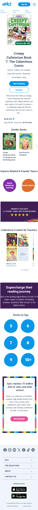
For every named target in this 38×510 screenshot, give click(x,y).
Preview (19, 90)
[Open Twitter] (19, 450)
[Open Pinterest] (23, 450)
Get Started (19, 418)
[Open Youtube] (14, 450)
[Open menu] (34, 4)
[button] (17, 252)
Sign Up (24, 4)
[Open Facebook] (5, 450)
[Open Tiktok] (28, 450)
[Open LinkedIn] (33, 450)
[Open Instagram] (9, 450)
